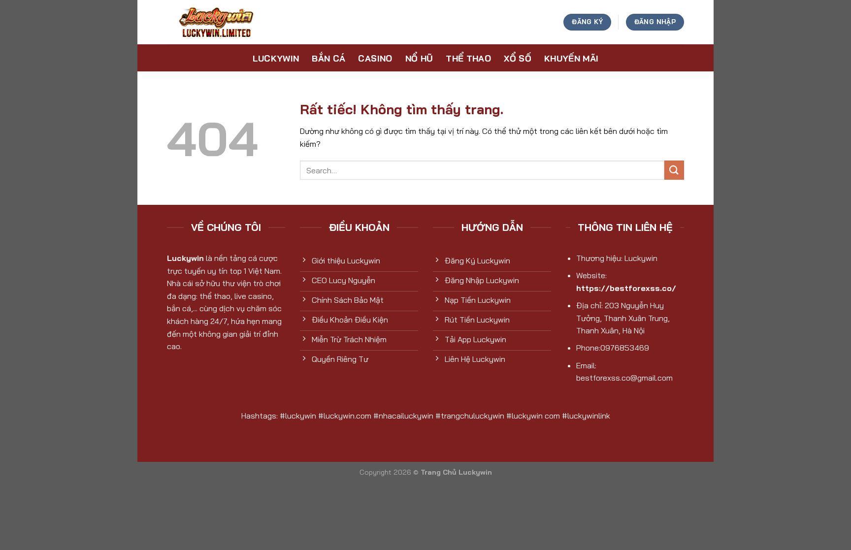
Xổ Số (517, 58)
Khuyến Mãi (571, 58)
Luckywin (276, 58)
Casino (375, 58)
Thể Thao (468, 58)
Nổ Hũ (419, 58)
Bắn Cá (328, 58)
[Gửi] (674, 170)
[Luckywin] (216, 22)
